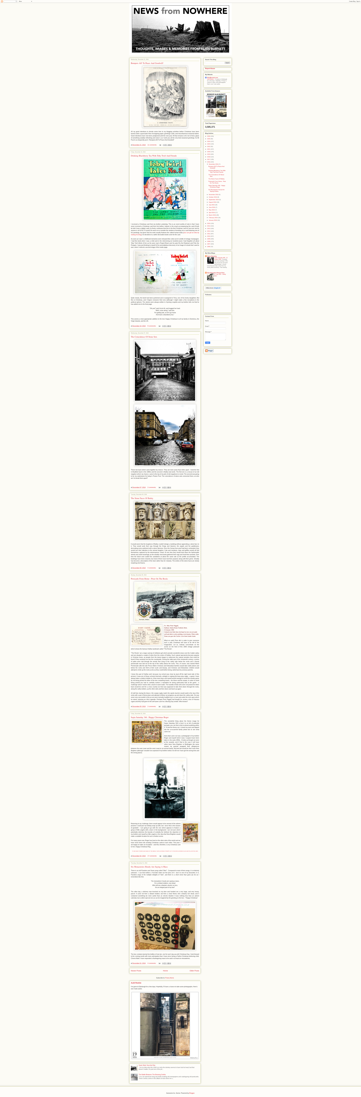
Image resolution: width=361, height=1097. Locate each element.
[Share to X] (167, 145)
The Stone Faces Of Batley (142, 498)
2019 (209, 154)
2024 (209, 141)
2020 (209, 151)
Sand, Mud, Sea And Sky (147, 1065)
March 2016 (212, 215)
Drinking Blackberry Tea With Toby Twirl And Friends (154, 155)
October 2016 (213, 197)
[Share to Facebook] (169, 145)
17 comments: (152, 856)
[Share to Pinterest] (171, 145)
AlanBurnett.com (212, 77)
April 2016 (212, 212)
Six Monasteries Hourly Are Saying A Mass (149, 866)
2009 (209, 239)
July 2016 (212, 205)
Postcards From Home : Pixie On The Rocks (149, 578)
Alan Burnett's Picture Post (215, 272)
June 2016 (212, 207)
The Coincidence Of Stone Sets (144, 336)
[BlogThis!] (165, 145)
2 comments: (152, 487)
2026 (209, 136)
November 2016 (214, 194)
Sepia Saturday (212, 256)
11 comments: (152, 145)
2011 (208, 233)
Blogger (191, 1093)
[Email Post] (160, 145)
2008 (209, 241)
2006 (209, 246)
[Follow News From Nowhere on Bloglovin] (213, 289)
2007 (209, 244)
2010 (209, 236)
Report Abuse (210, 68)
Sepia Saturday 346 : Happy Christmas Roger (150, 717)
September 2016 (214, 199)
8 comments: (152, 326)
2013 (209, 228)
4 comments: (152, 568)
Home (165, 971)
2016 (209, 162)
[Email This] (164, 145)
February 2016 (213, 217)
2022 (209, 146)
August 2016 (213, 202)
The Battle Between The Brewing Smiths (152, 1074)
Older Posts (194, 971)
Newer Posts (136, 971)
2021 (209, 149)
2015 (209, 223)
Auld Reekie (136, 983)
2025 (209, 139)
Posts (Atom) (169, 978)
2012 (209, 231)
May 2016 (212, 210)
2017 (209, 159)
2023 (209, 144)
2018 (209, 157)
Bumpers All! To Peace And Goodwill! (147, 63)
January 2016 (213, 220)
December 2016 (214, 164)
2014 (209, 226)
